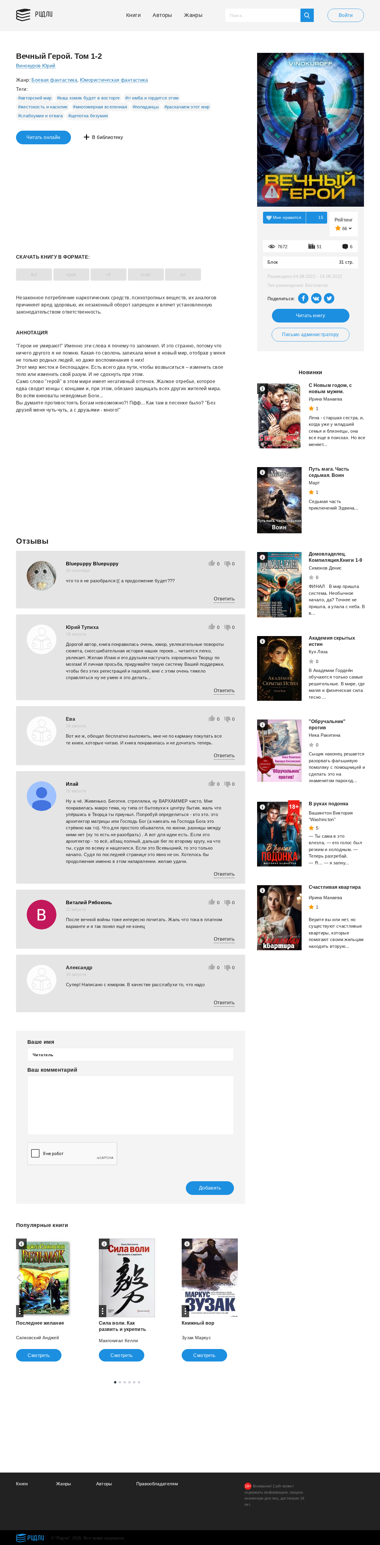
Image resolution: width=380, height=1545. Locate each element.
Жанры (193, 15)
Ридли (44, 13)
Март (314, 482)
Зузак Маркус (196, 1337)
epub (71, 274)
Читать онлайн (43, 137)
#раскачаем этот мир (187, 106)
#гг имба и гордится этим (151, 97)
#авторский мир (35, 97)
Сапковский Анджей (37, 1337)
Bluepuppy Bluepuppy (92, 563)
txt (183, 274)
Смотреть (39, 1355)
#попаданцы (146, 106)
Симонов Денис (325, 567)
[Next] (237, 1278)
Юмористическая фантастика (114, 80)
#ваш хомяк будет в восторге (88, 97)
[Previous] (17, 1278)
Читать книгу (310, 315)
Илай (72, 784)
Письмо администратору (310, 334)
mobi (146, 274)
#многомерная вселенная (100, 106)
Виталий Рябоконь (89, 902)
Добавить (210, 1187)
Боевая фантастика (54, 80)
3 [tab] (125, 1382)
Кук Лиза (318, 651)
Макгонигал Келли (118, 1340)
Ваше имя (40, 1042)
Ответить (224, 598)
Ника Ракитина (325, 735)
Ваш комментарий (52, 1070)
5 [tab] (134, 1382)
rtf (108, 274)
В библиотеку (107, 137)
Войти (346, 15)
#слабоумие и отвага (40, 115)
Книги (133, 15)
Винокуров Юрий (36, 65)
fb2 (34, 274)
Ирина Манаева (325, 398)
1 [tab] (115, 1382)
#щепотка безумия (88, 115)
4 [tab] (129, 1382)
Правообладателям (157, 1483)
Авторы (162, 15)
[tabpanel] (44, 1300)
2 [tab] (120, 1382)
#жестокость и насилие (43, 106)
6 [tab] (139, 1382)
